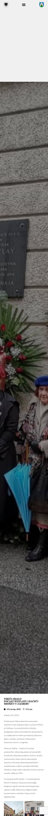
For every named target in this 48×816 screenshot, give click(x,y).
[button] (24, 4)
